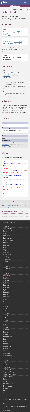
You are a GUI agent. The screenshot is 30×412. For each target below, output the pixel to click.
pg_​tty (4, 385)
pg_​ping (4, 339)
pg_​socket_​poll (6, 379)
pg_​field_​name (6, 277)
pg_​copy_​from (6, 245)
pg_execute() (6, 75)
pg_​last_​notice (6, 304)
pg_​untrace (5, 388)
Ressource (5, 146)
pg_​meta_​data (6, 329)
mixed (25, 33)
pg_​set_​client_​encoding (8, 372)
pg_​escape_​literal (7, 257)
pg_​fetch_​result (6, 271)
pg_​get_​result (6, 296)
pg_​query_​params (7, 352)
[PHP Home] (4, 2)
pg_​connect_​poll (6, 235)
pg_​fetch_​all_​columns (8, 264)
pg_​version (5, 392)
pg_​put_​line (5, 348)
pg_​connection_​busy (7, 237)
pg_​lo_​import (6, 313)
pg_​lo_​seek (5, 320)
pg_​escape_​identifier (7, 256)
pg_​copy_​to (5, 247)
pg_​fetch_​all (5, 263)
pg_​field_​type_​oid (7, 287)
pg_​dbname (5, 249)
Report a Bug (10, 207)
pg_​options (5, 334)
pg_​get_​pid (5, 294)
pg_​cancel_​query (6, 226)
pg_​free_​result (6, 291)
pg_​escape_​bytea (7, 254)
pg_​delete (5, 251)
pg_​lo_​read (5, 317)
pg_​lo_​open (5, 315)
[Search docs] (25, 2)
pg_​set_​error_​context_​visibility (10, 374)
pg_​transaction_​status (8, 383)
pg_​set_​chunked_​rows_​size (9, 371)
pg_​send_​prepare (7, 365)
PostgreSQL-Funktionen (9, 222)
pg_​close (5, 231)
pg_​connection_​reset (7, 238)
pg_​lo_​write (5, 327)
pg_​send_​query (6, 367)
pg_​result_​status (6, 360)
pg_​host (4, 298)
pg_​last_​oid (5, 306)
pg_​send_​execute (7, 364)
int (9, 34)
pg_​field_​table (6, 284)
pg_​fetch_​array (6, 266)
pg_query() (6, 74)
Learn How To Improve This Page (10, 205)
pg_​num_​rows (6, 332)
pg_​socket (5, 378)
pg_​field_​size (6, 282)
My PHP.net (5, 406)
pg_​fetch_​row (6, 273)
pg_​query (5, 350)
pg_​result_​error (6, 353)
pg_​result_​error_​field (7, 355)
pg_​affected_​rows (7, 224)
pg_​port (4, 341)
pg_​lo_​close (5, 308)
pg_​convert (5, 244)
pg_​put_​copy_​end (7, 346)
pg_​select (5, 362)
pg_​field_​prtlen (6, 280)
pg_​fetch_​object (6, 270)
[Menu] (28, 2)
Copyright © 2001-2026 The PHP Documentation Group (15, 401)
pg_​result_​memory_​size (8, 357)
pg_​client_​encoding (7, 230)
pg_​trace (5, 381)
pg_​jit (4, 301)
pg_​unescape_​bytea (7, 386)
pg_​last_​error (6, 303)
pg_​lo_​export (6, 311)
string (10, 33)
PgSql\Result (18, 31)
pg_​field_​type (6, 285)
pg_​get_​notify (6, 292)
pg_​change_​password (8, 228)
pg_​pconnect (6, 338)
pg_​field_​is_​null (6, 275)
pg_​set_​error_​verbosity (8, 376)
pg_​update (5, 390)
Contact (12, 406)
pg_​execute (5, 261)
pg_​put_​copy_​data (7, 345)
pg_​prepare (5, 343)
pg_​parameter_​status (7, 336)
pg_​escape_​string (7, 259)
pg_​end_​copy (6, 252)
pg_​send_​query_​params (8, 369)
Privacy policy (6, 410)
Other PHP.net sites (22, 406)
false (14, 33)
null (18, 33)
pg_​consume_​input (7, 242)
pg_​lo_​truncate (6, 324)
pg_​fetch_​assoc (6, 268)
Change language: (13, 9)
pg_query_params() (15, 74)
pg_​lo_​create (6, 310)
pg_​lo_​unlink (5, 325)
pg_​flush (4, 289)
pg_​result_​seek (6, 358)
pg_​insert (5, 299)
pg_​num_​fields (6, 331)
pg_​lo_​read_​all (6, 318)
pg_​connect (5, 233)
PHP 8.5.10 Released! (15, 5)
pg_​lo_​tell (5, 322)
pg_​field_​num (6, 278)
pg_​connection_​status (8, 240)
